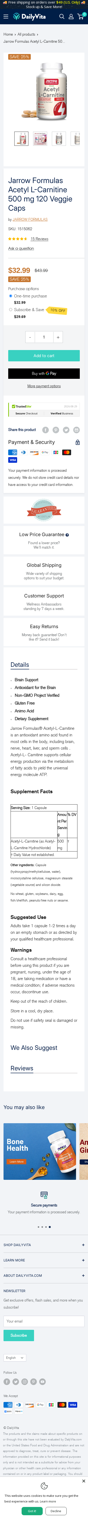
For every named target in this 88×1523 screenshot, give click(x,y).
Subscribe (19, 1335)
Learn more (48, 1501)
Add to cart (44, 355)
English (11, 1358)
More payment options (44, 386)
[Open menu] (6, 16)
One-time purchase (30, 296)
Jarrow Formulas (30, 219)
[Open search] (62, 16)
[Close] (83, 1481)
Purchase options (23, 288)
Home (8, 34)
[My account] (71, 16)
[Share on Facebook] (45, 429)
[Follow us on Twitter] (15, 1381)
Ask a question (21, 248)
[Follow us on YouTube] (42, 1381)
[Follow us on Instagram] (24, 1381)
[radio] (10, 296)
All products (26, 34)
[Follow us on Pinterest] (33, 1381)
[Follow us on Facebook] (7, 1381)
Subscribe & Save (40, 310)
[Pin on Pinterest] (56, 429)
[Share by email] (76, 429)
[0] (81, 16)
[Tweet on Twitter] (66, 429)
